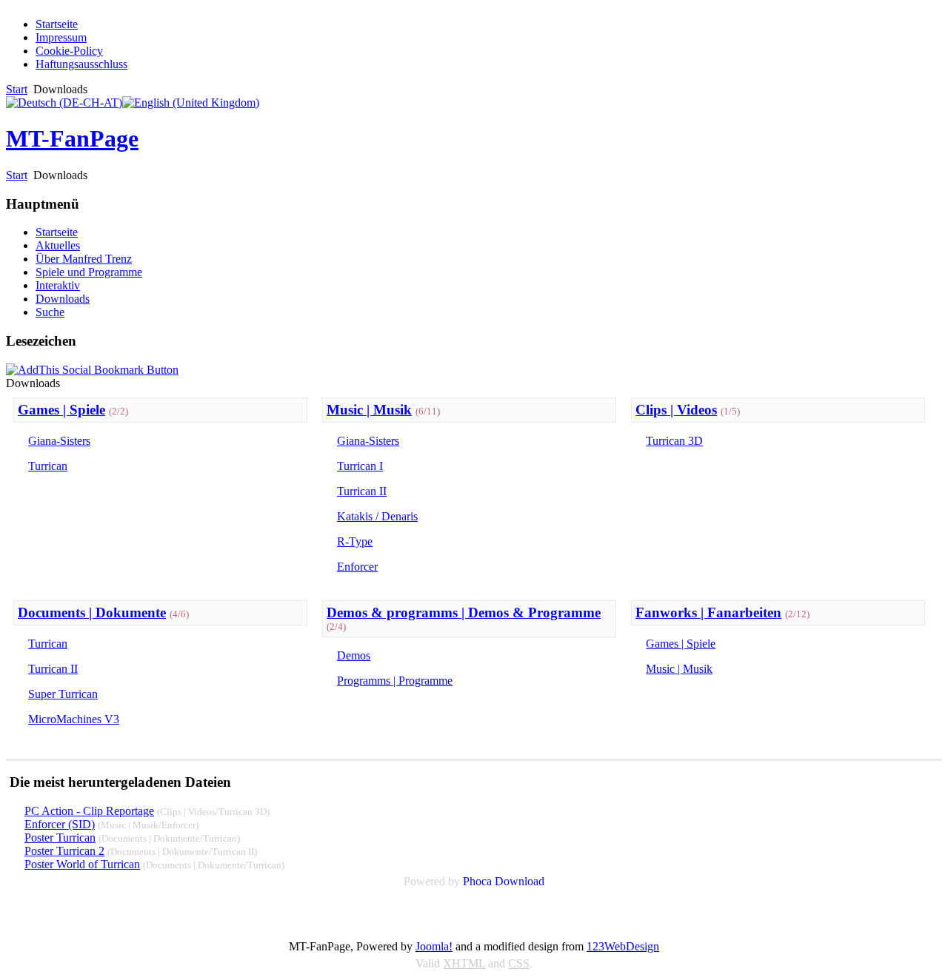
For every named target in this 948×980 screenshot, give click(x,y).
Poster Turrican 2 (64, 851)
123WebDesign (623, 946)
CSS (519, 963)
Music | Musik (369, 409)
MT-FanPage (72, 138)
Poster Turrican (60, 837)
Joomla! (434, 946)
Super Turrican (63, 694)
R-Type (355, 541)
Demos (353, 655)
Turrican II (362, 491)
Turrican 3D (674, 440)
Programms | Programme (395, 680)
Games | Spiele (61, 409)
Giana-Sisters (59, 440)
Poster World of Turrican (82, 864)
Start (16, 89)
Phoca (477, 881)
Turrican (47, 466)
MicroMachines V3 (73, 719)
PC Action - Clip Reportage (89, 811)
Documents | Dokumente (92, 612)
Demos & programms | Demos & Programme (464, 612)
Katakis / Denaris (377, 516)
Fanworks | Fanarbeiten (708, 612)
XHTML (464, 963)
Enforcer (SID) (59, 824)
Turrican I (360, 466)
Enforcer (357, 566)
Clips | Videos (676, 409)
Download (519, 881)
